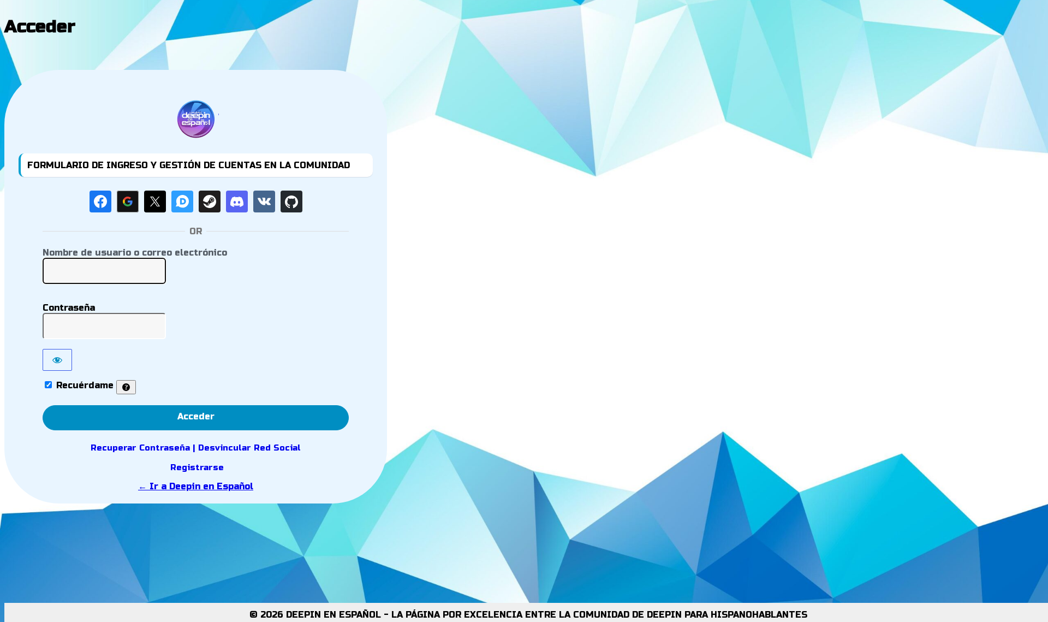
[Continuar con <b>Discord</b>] (237, 201)
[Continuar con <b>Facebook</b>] (100, 201)
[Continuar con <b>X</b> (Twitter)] (155, 201)
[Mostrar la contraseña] (57, 360)
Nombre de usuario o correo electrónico (135, 252)
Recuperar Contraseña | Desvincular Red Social (196, 448)
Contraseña (69, 308)
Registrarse (197, 467)
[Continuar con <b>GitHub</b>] (291, 201)
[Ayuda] (126, 387)
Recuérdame (85, 385)
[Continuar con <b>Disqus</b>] (182, 201)
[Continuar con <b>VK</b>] (264, 201)
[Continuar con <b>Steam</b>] (210, 201)
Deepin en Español (196, 119)
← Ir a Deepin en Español (195, 486)
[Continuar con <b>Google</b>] (128, 201)
